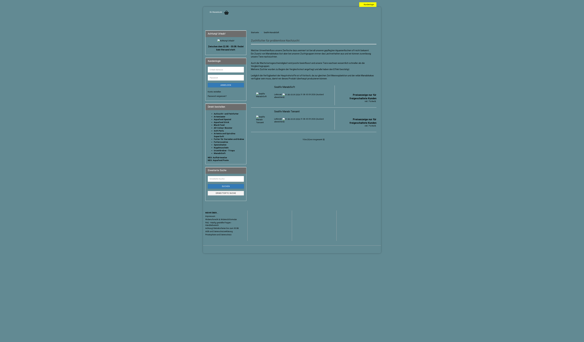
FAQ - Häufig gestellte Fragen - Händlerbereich (218, 223)
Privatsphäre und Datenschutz (218, 234)
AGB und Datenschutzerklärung (219, 231)
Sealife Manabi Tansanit (287, 111)
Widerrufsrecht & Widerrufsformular (221, 219)
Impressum (210, 216)
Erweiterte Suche (226, 193)
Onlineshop (282, 249)
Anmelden (226, 85)
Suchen (226, 186)
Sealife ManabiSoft (284, 87)
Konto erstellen (214, 92)
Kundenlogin (368, 4)
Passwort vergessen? (217, 96)
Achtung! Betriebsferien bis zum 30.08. (222, 228)
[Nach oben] (575, 337)
